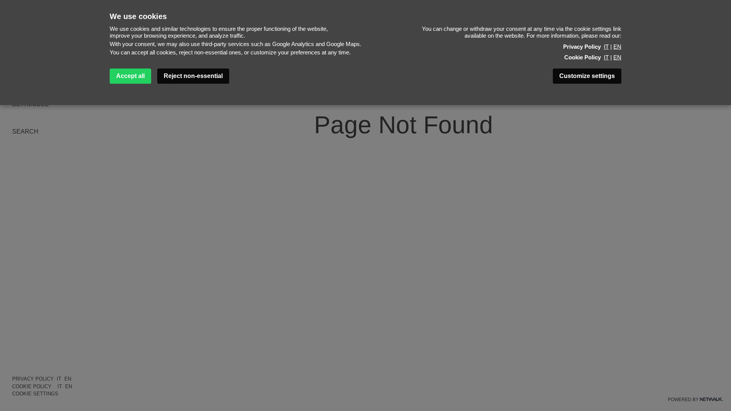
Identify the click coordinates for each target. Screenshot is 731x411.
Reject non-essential (193, 76)
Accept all (130, 76)
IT (606, 46)
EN (617, 46)
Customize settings (587, 76)
